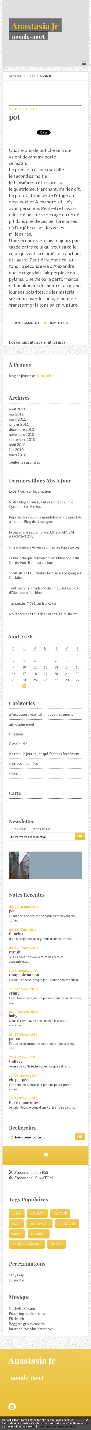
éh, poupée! (19, 1079)
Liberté (72, 614)
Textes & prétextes (65, 547)
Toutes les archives (24, 462)
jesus (16, 1213)
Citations (16, 734)
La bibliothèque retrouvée (29, 558)
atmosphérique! (21, 724)
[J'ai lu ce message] (86, 1420)
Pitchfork (16, 1318)
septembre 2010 (22, 439)
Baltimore (39, 1224)
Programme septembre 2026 (32, 532)
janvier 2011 (19, 424)
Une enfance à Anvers (26, 547)
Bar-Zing (49, 603)
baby (13, 1015)
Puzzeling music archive (27, 1313)
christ (57, 1244)
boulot (37, 1213)
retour (60, 1213)
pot (12, 910)
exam (17, 1234)
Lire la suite (44, 376)
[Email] (45, 1154)
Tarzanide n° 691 (22, 603)
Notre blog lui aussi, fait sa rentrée (36, 502)
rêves (13, 773)
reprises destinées (23, 763)
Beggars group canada (27, 1324)
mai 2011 (16, 414)
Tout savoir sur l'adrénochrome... (35, 588)
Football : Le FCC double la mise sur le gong (42, 573)
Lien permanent (26, 323)
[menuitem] (16, 76)
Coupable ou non (24, 974)
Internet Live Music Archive (30, 1329)
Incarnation (42, 491)
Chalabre (16, 577)
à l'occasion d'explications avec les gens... (41, 714)
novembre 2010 (21, 434)
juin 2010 (16, 449)
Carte (15, 793)
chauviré (67, 1224)
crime (14, 993)
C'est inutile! (19, 744)
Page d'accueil (39, 76)
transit (15, 952)
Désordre (16, 1280)
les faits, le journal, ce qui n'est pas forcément (44, 754)
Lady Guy (16, 1275)
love (16, 1224)
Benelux (16, 933)
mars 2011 (17, 419)
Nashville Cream (22, 1308)
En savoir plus (31, 1426)
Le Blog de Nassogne (36, 521)
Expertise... (17, 491)
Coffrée (16, 1061)
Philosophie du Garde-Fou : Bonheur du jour (44, 560)
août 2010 (17, 444)
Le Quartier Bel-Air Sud (41, 504)
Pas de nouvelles (24, 1102)
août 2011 (17, 409)
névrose (38, 1234)
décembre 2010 (21, 429)
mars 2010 (17, 455)
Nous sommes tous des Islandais (34, 614)
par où (15, 1038)
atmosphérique (26, 1244)
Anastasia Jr (35, 25)
